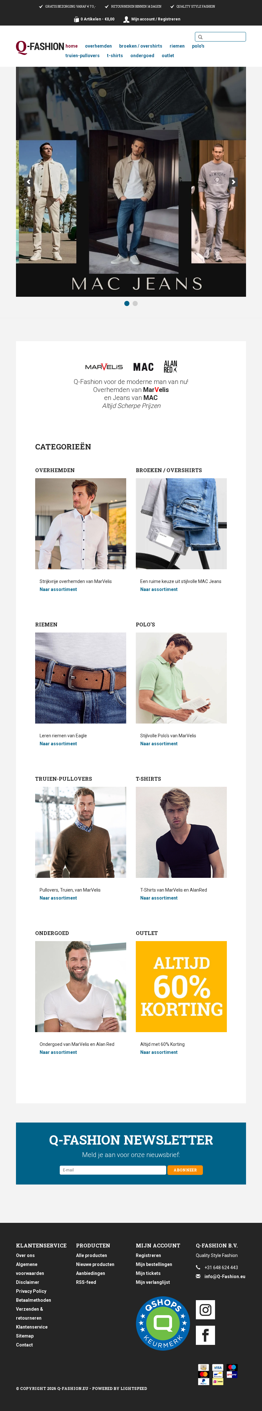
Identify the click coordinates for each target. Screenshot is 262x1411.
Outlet (168, 55)
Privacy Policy (31, 1291)
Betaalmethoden (33, 1300)
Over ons (25, 1255)
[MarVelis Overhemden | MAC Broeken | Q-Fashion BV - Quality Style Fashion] (40, 48)
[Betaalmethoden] (202, 1367)
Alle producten (91, 1255)
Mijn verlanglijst (153, 1282)
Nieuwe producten (95, 1264)
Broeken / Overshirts (140, 46)
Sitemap (25, 1335)
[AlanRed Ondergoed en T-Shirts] (171, 366)
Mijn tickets (148, 1273)
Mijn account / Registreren (155, 19)
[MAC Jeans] (143, 367)
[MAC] (131, 182)
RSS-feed (86, 1282)
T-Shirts (115, 55)
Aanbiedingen (90, 1273)
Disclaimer (27, 1282)
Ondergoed (142, 55)
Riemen (177, 46)
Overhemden (98, 46)
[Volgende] (233, 182)
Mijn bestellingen (154, 1264)
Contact (24, 1344)
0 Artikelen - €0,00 (97, 19)
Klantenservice (32, 1327)
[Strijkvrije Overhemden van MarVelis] (104, 367)
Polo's (198, 46)
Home (72, 46)
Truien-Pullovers (83, 55)
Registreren (148, 1255)
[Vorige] (28, 182)
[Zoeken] (200, 37)
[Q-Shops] (161, 1323)
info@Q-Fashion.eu (224, 1276)
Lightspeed (133, 1388)
